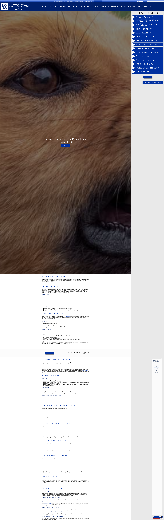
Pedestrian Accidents (147, 52)
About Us (71, 6)
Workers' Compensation (148, 67)
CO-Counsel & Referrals (130, 6)
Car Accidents (143, 32)
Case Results (47, 6)
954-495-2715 (81, 1)
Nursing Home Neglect (148, 48)
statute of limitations (46, 436)
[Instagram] (141, 1)
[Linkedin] (140, 1)
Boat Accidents (144, 29)
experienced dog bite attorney (63, 418)
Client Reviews (60, 6)
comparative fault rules (47, 503)
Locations (112, 6)
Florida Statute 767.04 (66, 316)
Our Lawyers (84, 6)
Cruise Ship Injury (145, 36)
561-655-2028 (61, 1)
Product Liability (145, 60)
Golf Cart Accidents (146, 40)
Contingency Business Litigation (147, 25)
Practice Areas (99, 6)
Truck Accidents (144, 64)
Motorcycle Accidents (148, 44)
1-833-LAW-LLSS (90, 1)
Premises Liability (144, 56)
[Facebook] (138, 1)
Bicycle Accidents (145, 17)
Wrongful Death (144, 71)
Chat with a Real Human (156, 518)
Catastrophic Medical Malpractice (147, 21)
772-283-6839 (71, 1)
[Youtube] (142, 1)
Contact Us (146, 6)
